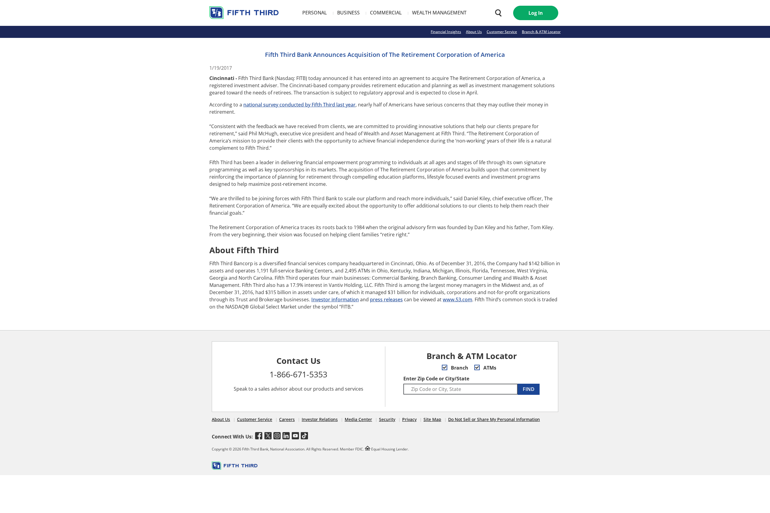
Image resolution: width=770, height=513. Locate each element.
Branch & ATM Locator (541, 31)
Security (387, 419)
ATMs (489, 367)
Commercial (386, 12)
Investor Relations (320, 419)
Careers (287, 419)
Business (348, 12)
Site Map (432, 419)
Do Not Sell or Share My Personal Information (494, 419)
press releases (386, 299)
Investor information (335, 299)
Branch (459, 367)
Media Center (358, 419)
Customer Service (502, 31)
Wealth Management (439, 12)
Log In (535, 13)
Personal (314, 12)
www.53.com (457, 299)
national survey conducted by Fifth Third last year (299, 104)
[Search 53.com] (497, 13)
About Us (474, 31)
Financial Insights (446, 31)
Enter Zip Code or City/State (436, 378)
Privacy (409, 419)
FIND (528, 389)
